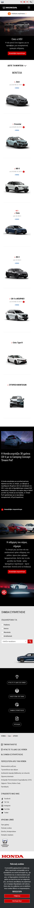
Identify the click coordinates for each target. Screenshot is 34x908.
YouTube (7, 809)
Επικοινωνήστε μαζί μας (8, 766)
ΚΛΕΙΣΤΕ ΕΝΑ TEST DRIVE (17, 696)
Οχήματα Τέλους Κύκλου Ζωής (10, 783)
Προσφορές (5, 787)
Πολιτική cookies (6, 828)
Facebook (7, 799)
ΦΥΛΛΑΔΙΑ (17, 724)
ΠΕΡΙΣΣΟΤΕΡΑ (17, 891)
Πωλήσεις (7, 625)
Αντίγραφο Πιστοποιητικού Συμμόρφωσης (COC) (16, 780)
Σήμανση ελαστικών (7, 776)
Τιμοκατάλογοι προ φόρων (9, 770)
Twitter (6, 813)
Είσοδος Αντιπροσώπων (8, 831)
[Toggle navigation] (28, 7)
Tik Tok (6, 802)
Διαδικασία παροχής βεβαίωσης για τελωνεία (15, 773)
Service (6, 628)
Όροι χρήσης (5, 825)
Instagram (7, 806)
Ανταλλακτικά (8, 636)
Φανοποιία (7, 632)
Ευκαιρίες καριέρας (7, 835)
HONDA (3, 736)
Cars (9, 736)
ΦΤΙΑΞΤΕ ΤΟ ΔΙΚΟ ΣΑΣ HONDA (17, 682)
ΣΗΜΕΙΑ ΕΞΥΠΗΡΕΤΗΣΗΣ (17, 710)
